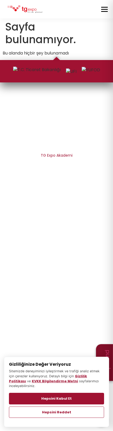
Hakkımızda (56, 127)
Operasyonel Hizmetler (57, 211)
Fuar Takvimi (56, 267)
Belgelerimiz (57, 136)
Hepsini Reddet (56, 412)
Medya (56, 304)
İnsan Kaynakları (56, 145)
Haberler (56, 295)
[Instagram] (46, 102)
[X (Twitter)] (36, 102)
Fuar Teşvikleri (56, 230)
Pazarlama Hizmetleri (56, 202)
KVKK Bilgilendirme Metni (56, 174)
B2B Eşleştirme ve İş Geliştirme (56, 221)
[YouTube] (77, 102)
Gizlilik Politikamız (56, 164)
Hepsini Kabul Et (56, 398)
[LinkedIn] (65, 102)
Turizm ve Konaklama (56, 239)
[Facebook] (56, 102)
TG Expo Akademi (57, 155)
